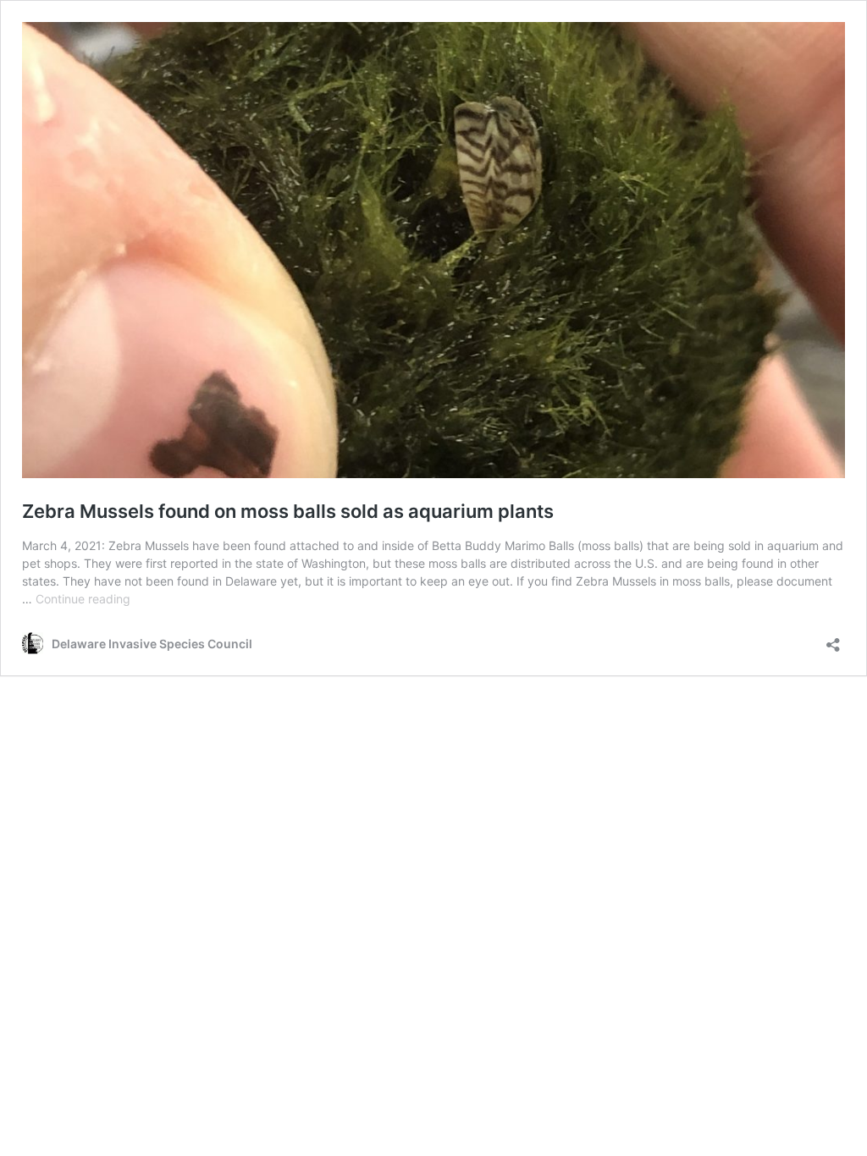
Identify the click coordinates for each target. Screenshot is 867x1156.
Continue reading (83, 599)
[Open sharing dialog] (833, 639)
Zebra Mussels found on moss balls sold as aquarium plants (288, 511)
